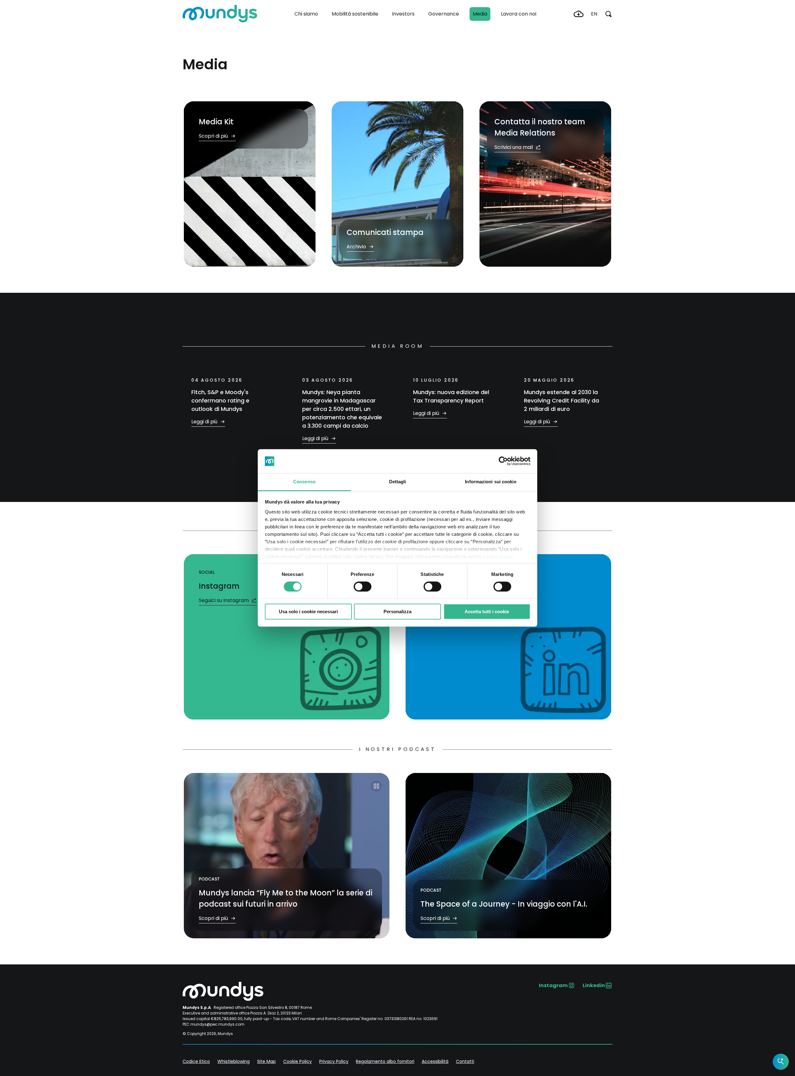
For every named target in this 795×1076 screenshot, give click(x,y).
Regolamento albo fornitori (385, 1061)
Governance (443, 13)
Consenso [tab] (304, 481)
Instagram (553, 985)
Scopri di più (214, 136)
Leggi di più (205, 421)
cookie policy (498, 556)
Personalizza (397, 611)
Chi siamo (306, 13)
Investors (403, 13)
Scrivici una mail (514, 147)
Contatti (465, 1061)
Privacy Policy (333, 1061)
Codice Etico (196, 1061)
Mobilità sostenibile (355, 13)
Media (480, 13)
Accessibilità (435, 1061)
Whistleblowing (233, 1061)
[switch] (362, 586)
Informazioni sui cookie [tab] (490, 481)
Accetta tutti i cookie (487, 611)
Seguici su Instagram (224, 600)
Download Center (579, 14)
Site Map (266, 1061)
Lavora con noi (518, 13)
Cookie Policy (297, 1061)
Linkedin (594, 985)
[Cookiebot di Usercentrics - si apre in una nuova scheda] (503, 461)
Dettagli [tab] (397, 481)
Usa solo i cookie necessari (308, 611)
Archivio (357, 246)
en (594, 13)
